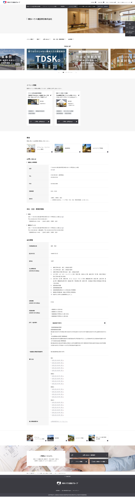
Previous (59, 72)
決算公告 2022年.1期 (57, 370)
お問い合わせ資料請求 (131, 32)
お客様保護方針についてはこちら (59, 421)
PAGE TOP (68, 476)
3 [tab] (66, 72)
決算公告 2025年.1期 (57, 363)
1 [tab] (63, 72)
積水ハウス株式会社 (110, 2)
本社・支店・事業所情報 (58, 39)
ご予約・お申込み (39, 121)
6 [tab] (71, 72)
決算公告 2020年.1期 (57, 378)
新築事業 (62, 6)
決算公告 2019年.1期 (57, 381)
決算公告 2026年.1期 (57, 360)
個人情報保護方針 (65, 490)
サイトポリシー (76, 490)
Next (76, 72)
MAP (52, 169)
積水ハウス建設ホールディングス (124, 2)
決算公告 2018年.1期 (57, 383)
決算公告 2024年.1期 (57, 365)
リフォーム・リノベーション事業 (49, 6)
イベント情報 (30, 39)
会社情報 (70, 39)
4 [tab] (68, 72)
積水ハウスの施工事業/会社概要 (33, 6)
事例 (38, 39)
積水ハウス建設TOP (30, 473)
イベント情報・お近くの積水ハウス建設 (87, 6)
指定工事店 (100, 2)
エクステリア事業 (72, 6)
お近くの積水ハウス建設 (132, 27)
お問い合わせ (46, 39)
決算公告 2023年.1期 (57, 368)
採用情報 (92, 2)
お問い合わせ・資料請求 (103, 6)
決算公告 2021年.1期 (57, 376)
